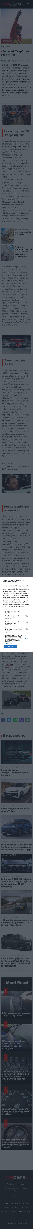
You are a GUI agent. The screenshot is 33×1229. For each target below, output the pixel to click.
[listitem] (16, 612)
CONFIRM (10, 646)
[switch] (26, 616)
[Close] (29, 580)
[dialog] (16, 614)
